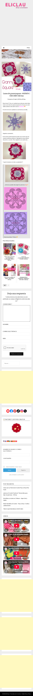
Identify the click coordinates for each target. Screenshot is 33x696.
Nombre (5, 324)
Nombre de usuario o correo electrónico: (12, 450)
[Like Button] (5, 285)
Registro (23, 470)
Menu (28, 47)
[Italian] (10, 441)
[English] (4, 441)
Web (4, 338)
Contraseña (7, 458)
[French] (6, 441)
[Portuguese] (12, 441)
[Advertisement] (16, 29)
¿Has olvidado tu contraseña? (16, 474)
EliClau (23, 99)
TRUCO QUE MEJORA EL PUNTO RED (13, 509)
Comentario (7, 304)
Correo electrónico (10, 331)
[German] (8, 441)
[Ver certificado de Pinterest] (16, 428)
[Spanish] (14, 441)
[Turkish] (16, 441)
